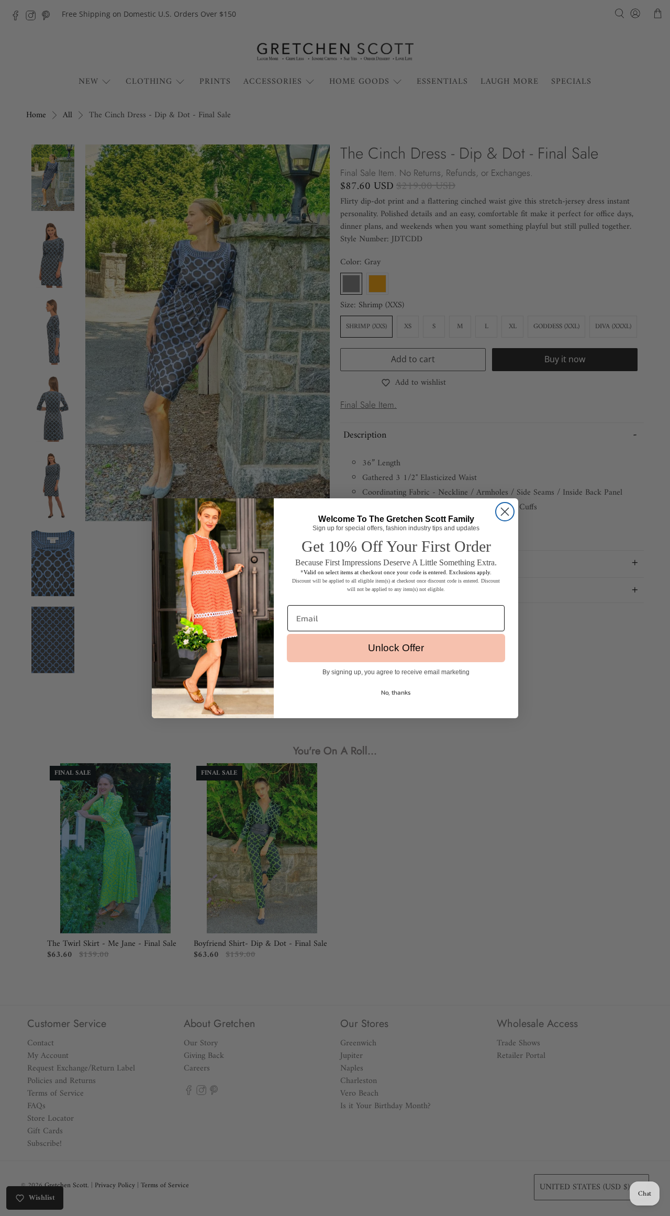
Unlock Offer (396, 647)
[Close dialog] (505, 512)
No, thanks (396, 692)
